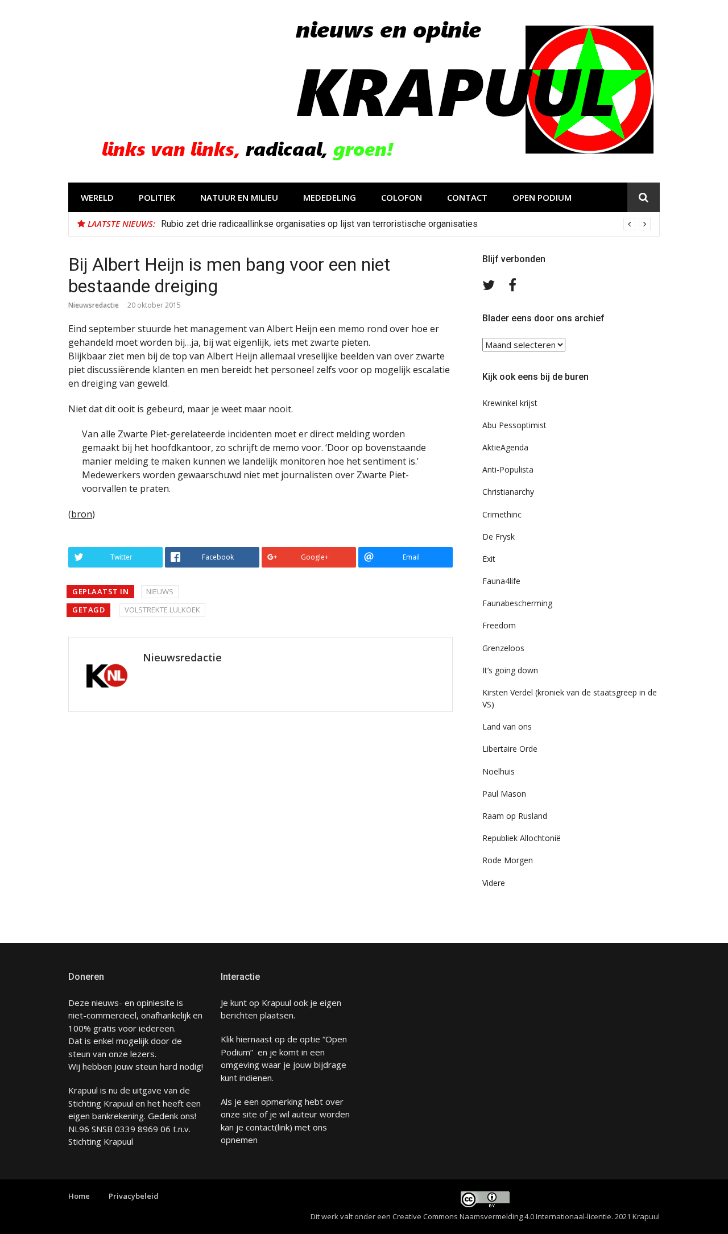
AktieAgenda (505, 447)
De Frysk (498, 536)
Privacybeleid (134, 1196)
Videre (493, 882)
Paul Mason (504, 793)
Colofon (401, 197)
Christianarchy (508, 491)
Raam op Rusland (514, 815)
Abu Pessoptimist (514, 425)
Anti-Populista (507, 469)
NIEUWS (159, 591)
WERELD (97, 197)
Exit (488, 558)
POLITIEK (157, 197)
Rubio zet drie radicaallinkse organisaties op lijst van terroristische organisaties (319, 223)
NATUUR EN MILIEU (239, 197)
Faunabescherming (517, 603)
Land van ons (507, 726)
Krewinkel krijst (509, 402)
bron (81, 514)
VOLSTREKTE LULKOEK (162, 609)
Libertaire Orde (509, 748)
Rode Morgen (507, 860)
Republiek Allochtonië (521, 838)
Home (79, 1196)
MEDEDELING (329, 197)
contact (260, 1127)
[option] (406, 224)
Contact (467, 197)
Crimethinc (502, 514)
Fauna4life (501, 580)
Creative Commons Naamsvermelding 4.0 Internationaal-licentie (501, 1216)
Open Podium (542, 197)
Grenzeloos (503, 648)
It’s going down (510, 670)
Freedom (499, 625)
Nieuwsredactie (93, 305)
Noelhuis (498, 771)
